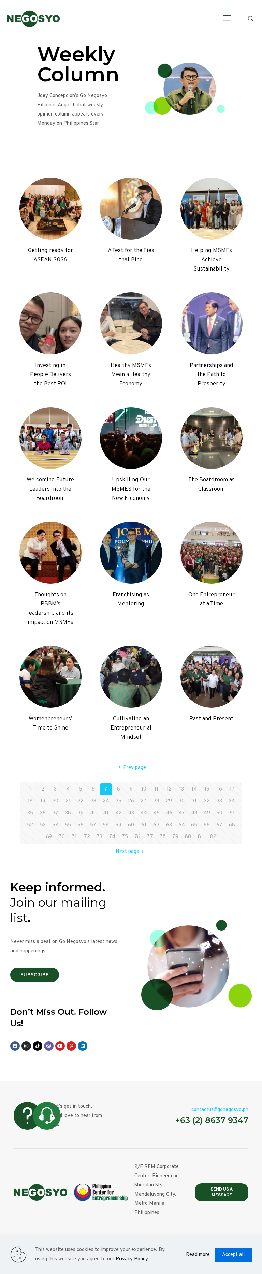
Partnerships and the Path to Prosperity (211, 375)
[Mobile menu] (227, 19)
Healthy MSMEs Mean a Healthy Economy (131, 375)
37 (55, 813)
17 (232, 789)
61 (143, 825)
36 (43, 813)
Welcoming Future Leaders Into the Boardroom (50, 489)
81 (200, 837)
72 (87, 837)
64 (181, 825)
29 (169, 801)
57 (93, 825)
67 (219, 825)
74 (112, 837)
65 (194, 825)
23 (93, 801)
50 (219, 813)
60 (131, 825)
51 (232, 813)
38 (68, 813)
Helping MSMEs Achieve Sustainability (211, 260)
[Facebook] (15, 1046)
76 (137, 837)
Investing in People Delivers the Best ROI (50, 375)
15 (206, 789)
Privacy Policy (132, 1259)
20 (55, 801)
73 (99, 837)
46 (169, 813)
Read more (198, 1255)
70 (62, 837)
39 (81, 813)
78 (163, 837)
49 (207, 813)
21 (68, 801)
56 (80, 825)
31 (194, 801)
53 (43, 825)
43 (131, 813)
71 (74, 837)
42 (118, 813)
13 (181, 789)
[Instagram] (26, 1046)
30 (182, 801)
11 (156, 789)
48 (194, 813)
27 (144, 801)
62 (156, 825)
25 (118, 801)
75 (125, 837)
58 (106, 825)
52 (30, 825)
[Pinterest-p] (71, 1046)
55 (68, 825)
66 (207, 825)
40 (93, 813)
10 (143, 789)
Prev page (134, 768)
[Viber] (49, 1046)
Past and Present (211, 719)
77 (150, 837)
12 (169, 789)
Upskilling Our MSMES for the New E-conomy (131, 489)
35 (30, 813)
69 (49, 837)
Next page (127, 851)
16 (219, 789)
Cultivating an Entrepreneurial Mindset (131, 728)
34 (232, 801)
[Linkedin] (82, 1046)
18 (30, 801)
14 (194, 789)
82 (213, 837)
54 (55, 825)
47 (181, 813)
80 (188, 837)
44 (143, 813)
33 (219, 801)
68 (232, 825)
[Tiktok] (37, 1046)
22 (80, 801)
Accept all (233, 1255)
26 (131, 801)
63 (169, 825)
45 (156, 813)
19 (42, 801)
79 (175, 837)
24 (106, 801)
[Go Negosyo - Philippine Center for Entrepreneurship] (33, 18)
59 (118, 825)
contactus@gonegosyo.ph (219, 1110)
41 (105, 813)
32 (207, 801)
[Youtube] (60, 1046)
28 (156, 801)
